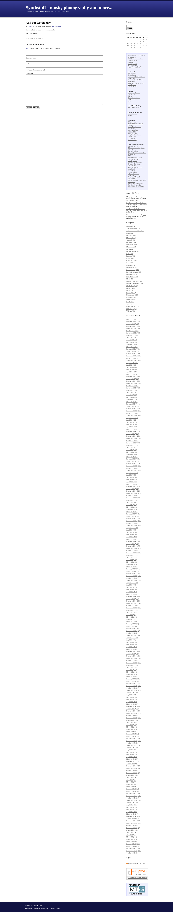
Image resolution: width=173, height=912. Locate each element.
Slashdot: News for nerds (135, 83)
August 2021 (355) (132, 363)
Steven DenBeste (133, 151)
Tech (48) (129, 304)
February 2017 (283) (133, 486)
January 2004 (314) (132, 846)
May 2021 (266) (131, 369)
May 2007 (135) (131, 754)
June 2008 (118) (131, 725)
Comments (30, 73)
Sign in (28, 48)
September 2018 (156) (133, 443)
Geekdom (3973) (131, 260)
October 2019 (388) (132, 413)
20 (131, 45)
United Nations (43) (132, 306)
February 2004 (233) (133, 844)
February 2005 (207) (133, 816)
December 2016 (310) (133, 491)
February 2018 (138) (133, 459)
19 (128, 45)
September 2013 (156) (133, 580)
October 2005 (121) (132, 798)
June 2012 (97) (131, 615)
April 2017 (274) (131, 482)
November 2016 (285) (133, 493)
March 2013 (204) (132, 594)
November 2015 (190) (133, 521)
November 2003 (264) (133, 850)
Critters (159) (130, 240)
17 (143, 43)
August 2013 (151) (132, 582)
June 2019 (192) (131, 422)
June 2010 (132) (131, 670)
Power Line (131, 138)
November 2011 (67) (133, 631)
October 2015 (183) (132, 523)
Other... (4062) (131, 292)
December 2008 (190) (133, 711)
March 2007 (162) (132, 759)
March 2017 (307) (132, 484)
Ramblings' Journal (134, 177)
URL (27, 64)
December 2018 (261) (133, 436)
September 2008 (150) (133, 718)
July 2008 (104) (131, 722)
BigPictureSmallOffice (135, 157)
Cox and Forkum (133, 159)
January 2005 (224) (132, 818)
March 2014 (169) (132, 566)
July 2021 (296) (131, 365)
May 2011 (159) (131, 644)
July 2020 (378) (131, 392)
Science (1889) (131, 299)
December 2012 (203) (133, 601)
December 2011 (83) (132, 628)
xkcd (129, 101)
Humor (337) (130, 265)
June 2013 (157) (131, 587)
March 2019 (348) (132, 429)
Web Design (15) (131, 309)
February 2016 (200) (133, 514)
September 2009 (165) (133, 690)
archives (141, 216)
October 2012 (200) (132, 605)
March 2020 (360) (132, 402)
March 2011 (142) (132, 649)
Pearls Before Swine (134, 98)
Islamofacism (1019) (132, 270)
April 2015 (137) (131, 537)
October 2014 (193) (132, 550)
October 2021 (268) (132, 358)
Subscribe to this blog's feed (136, 863)
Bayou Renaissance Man (135, 123)
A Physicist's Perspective (135, 183)
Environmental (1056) (133, 251)
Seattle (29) (130, 302)
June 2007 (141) (131, 752)
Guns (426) (130, 263)
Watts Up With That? (134, 67)
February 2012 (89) (132, 624)
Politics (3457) (131, 297)
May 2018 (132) (131, 452)
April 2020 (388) (131, 399)
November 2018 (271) (133, 438)
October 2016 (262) (132, 495)
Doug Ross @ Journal (134, 127)
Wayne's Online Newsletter (136, 186)
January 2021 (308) (132, 379)
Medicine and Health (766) (134, 283)
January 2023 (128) (132, 324)
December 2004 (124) (133, 821)
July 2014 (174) (131, 557)
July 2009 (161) (131, 695)
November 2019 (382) (133, 411)
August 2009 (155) (132, 692)
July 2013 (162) (131, 585)
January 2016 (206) (132, 516)
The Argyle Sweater (134, 93)
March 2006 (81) (131, 786)
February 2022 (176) (133, 349)
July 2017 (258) (131, 475)
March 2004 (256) (132, 841)
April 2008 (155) (131, 729)
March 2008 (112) (132, 731)
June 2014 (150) (131, 560)
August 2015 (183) (132, 527)
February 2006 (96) (132, 789)
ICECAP (130, 62)
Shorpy (130, 115)
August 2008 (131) (132, 720)
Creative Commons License (51, 908)
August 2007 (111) (132, 747)
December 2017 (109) (133, 463)
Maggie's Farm (132, 133)
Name (28, 52)
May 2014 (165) (131, 562)
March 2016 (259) (132, 511)
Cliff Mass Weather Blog (135, 59)
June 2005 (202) (131, 807)
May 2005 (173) (131, 809)
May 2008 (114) (131, 727)
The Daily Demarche (134, 185)
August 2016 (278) (132, 500)
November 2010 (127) (133, 658)
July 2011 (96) (131, 640)
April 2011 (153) (131, 647)
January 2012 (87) (132, 626)
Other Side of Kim (133, 174)
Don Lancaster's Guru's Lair (136, 76)
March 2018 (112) (132, 456)
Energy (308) (130, 249)
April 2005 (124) (131, 812)
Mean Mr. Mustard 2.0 (135, 167)
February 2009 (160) (133, 706)
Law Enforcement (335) (134, 272)
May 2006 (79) (131, 782)
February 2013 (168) (133, 596)
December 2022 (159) (133, 326)
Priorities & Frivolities (135, 162)
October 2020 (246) (132, 385)
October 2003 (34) (132, 853)
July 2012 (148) (131, 612)
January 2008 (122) (132, 736)
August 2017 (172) (132, 473)
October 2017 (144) (132, 468)
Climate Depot (132, 60)
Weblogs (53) (130, 311)
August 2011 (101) (132, 637)
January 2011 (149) (132, 653)
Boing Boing (132, 75)
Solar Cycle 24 (132, 64)
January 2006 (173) (132, 791)
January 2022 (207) (132, 351)
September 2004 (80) (133, 828)
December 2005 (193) (133, 793)
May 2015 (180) (131, 534)
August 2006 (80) (132, 775)
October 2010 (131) (132, 660)
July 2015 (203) (131, 530)
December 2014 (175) (133, 546)
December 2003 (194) (133, 848)
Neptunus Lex (132, 172)
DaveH (30, 26)
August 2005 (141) (132, 802)
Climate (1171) (131, 238)
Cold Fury (131, 125)
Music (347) (130, 290)
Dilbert (130, 96)
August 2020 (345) (132, 390)
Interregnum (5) (131, 267)
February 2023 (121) (133, 321)
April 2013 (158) (131, 592)
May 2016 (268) (131, 507)
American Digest (133, 146)
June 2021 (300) (131, 367)
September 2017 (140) (133, 470)
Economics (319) (131, 244)
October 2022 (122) (132, 330)
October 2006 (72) (132, 770)
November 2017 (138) (133, 466)
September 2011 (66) (133, 635)
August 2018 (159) (132, 445)
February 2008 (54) (132, 734)
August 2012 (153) (132, 610)
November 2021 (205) (133, 356)
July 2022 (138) (131, 337)
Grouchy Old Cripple (134, 164)
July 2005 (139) (131, 805)
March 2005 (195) (132, 814)
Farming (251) (131, 256)
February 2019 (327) (133, 431)
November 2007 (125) (133, 741)
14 (134, 43)
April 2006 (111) (131, 784)
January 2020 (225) (132, 406)
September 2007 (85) (133, 745)
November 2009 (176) (133, 686)
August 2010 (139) (132, 665)
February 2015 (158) (133, 541)
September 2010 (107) (133, 663)
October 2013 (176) (132, 578)
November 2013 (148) (133, 576)
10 (143, 41)
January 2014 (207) (132, 571)
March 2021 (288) (132, 374)
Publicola (131, 175)
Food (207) (130, 258)
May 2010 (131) (131, 672)
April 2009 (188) (131, 702)
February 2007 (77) (132, 761)
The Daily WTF (133, 86)
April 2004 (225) (131, 839)
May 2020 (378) (131, 397)
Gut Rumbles (132, 165)
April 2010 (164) (131, 674)
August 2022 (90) (132, 335)
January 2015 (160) (132, 544)
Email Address (31, 58)
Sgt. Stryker (131, 178)
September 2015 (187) (133, 525)
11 (146, 41)
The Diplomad (132, 161)
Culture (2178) (131, 242)
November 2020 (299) (133, 383)
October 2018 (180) (132, 440)
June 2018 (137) (131, 450)
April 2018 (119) (131, 454)
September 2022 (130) (133, 333)
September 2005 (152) (133, 800)
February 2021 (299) (133, 376)
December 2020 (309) (133, 381)
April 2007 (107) (131, 757)
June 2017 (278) (131, 477)
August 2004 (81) (132, 830)
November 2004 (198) (133, 823)
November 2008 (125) (133, 713)
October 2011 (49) (132, 633)
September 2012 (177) (133, 608)
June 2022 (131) (131, 340)
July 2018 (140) (131, 447)
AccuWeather (132, 57)
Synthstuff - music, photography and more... (69, 7)
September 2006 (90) (133, 773)
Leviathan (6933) (131, 274)
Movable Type (37, 905)
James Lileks (132, 131)
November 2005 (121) (133, 796)
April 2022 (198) (131, 344)
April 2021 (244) (131, 372)
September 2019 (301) (133, 415)
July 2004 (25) (131, 832)
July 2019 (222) (131, 420)
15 (137, 43)
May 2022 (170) (131, 342)
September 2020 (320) (133, 388)
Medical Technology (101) (134, 281)
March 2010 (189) (132, 676)
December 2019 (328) (133, 408)
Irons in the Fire (133, 130)
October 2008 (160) (132, 715)
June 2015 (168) (131, 532)
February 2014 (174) (133, 569)
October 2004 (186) (132, 825)
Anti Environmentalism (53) (135, 231)
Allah (129, 156)
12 (128, 43)
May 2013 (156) (131, 589)
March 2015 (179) (132, 539)
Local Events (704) (132, 276)
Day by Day (131, 94)
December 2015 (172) (133, 518)
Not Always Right (133, 107)
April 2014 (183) (131, 564)
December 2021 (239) (133, 353)
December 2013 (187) (133, 573)
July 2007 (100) (131, 750)
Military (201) (130, 288)
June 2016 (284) (131, 505)
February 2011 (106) (133, 651)
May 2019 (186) (131, 424)
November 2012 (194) (133, 603)
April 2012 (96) (131, 619)
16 (140, 43)
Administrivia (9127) (133, 228)
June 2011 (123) (131, 642)
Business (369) (131, 235)
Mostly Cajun (132, 136)
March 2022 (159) (132, 347)
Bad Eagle (131, 149)
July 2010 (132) (131, 667)
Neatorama (131, 81)
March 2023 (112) (132, 319)
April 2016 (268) (131, 509)
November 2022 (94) (133, 328)
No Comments (56, 26)
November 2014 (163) (133, 548)
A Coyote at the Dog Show (136, 148)
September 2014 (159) (133, 553)
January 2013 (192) (132, 599)
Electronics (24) (131, 247)
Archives (136, 316)
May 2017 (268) (131, 479)
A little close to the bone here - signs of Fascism (135, 209)
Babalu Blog (132, 122)
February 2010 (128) (133, 679)
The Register (132, 85)
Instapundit (131, 128)
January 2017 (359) (132, 489)
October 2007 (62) (132, 743)
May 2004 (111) (131, 837)
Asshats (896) (130, 233)
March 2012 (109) (132, 621)
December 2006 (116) (133, 766)
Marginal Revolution (134, 135)
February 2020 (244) (133, 404)
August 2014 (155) (132, 555)
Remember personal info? (37, 70)
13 (131, 43)
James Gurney (132, 114)
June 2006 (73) (131, 779)
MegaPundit (131, 169)
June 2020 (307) (131, 395)
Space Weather (132, 65)
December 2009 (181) (133, 683)
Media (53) (129, 279)
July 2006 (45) (131, 777)
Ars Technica (132, 73)
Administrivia (38, 38)
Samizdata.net (132, 140)
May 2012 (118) (131, 617)
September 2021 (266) (133, 360)
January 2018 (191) (132, 461)
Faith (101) (129, 254)
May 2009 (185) (131, 699)
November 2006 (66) (133, 768)
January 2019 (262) (132, 434)
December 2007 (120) (133, 738)
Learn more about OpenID (137, 878)
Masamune (131, 170)
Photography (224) (132, 295)
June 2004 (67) (131, 834)
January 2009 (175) (132, 708)
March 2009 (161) (132, 704)
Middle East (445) (132, 286)
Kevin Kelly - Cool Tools (136, 80)
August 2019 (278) (132, 418)
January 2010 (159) (132, 681)
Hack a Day (131, 78)
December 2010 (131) (133, 656)
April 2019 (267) (131, 427)
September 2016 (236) (133, 498)
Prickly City (131, 99)
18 (146, 43)
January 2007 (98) (132, 763)
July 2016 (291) (131, 502)
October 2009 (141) (132, 688)
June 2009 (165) (131, 697)
